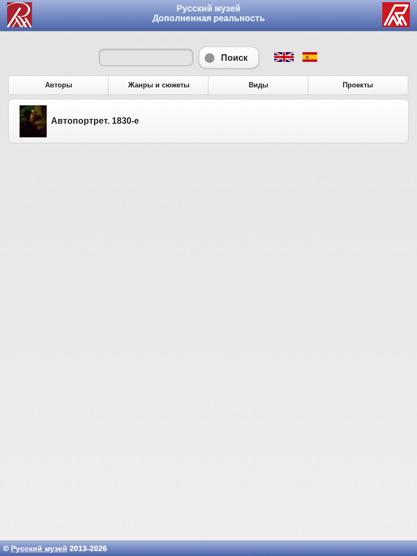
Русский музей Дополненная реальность (209, 13)
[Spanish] (309, 59)
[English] (283, 59)
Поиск (228, 57)
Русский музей (39, 548)
